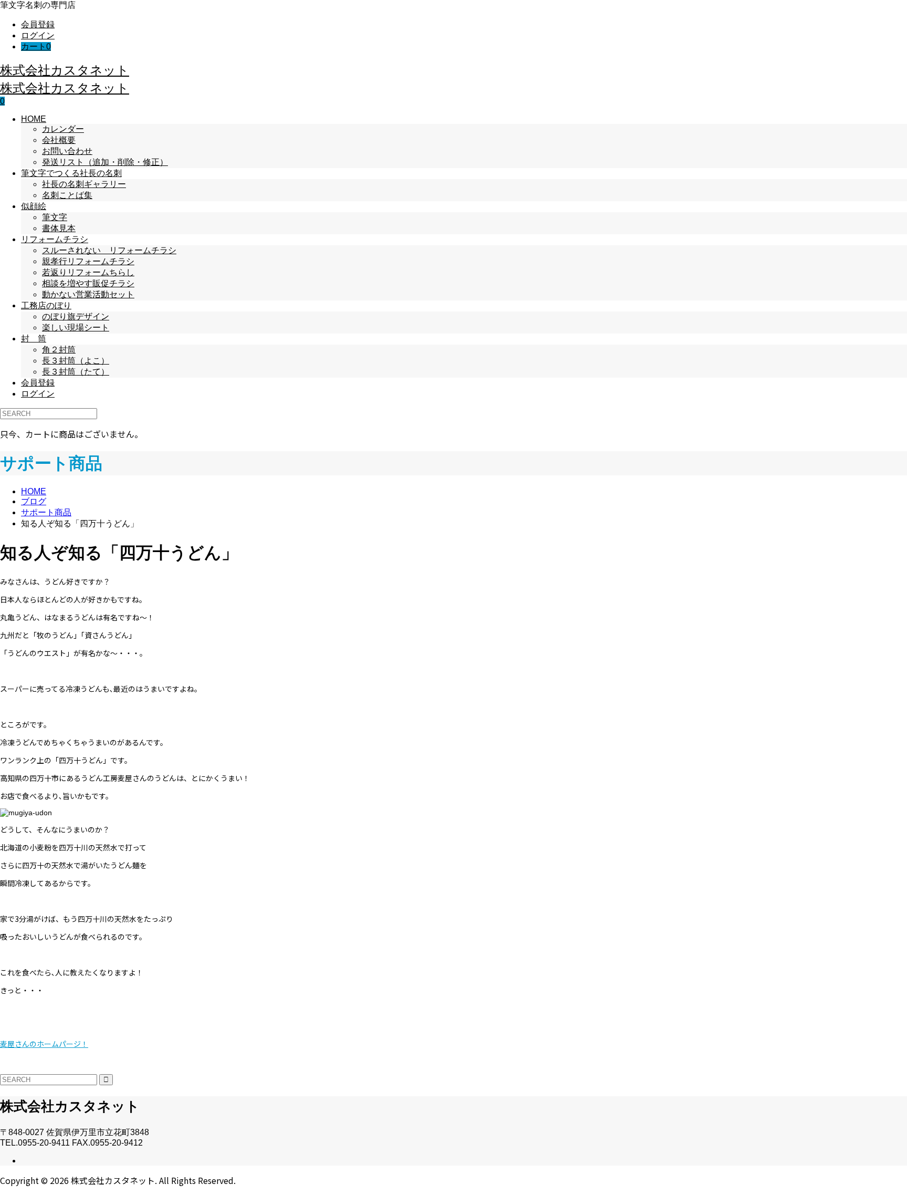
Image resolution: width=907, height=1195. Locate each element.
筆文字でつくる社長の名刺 (71, 173)
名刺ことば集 (67, 195)
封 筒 (33, 338)
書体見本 (59, 228)
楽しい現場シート (75, 327)
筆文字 (54, 217)
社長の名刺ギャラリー (84, 184)
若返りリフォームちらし (88, 272)
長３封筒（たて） (75, 371)
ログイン (38, 35)
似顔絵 (33, 206)
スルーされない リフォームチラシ (109, 250)
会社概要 (59, 140)
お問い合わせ (67, 151)
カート (36, 46)
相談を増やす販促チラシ (88, 283)
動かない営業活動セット (88, 294)
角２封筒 (59, 349)
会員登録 (38, 24)
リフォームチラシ (54, 239)
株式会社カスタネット (64, 69)
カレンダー (63, 128)
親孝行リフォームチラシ (88, 261)
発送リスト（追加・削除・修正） (105, 162)
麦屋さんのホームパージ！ (44, 1043)
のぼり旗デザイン (75, 316)
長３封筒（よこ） (75, 360)
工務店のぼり (46, 305)
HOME (33, 119)
